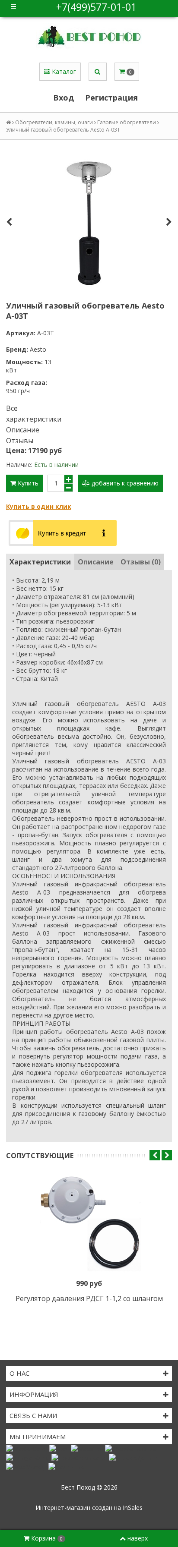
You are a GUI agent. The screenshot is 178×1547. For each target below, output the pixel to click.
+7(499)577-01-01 (96, 7)
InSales (133, 1507)
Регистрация (111, 97)
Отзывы (19, 440)
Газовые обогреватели (126, 122)
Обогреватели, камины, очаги (54, 122)
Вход (63, 97)
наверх (137, 1538)
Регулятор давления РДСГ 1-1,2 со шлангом (89, 1298)
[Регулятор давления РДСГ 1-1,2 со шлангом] (89, 1224)
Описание (22, 430)
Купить (27, 483)
